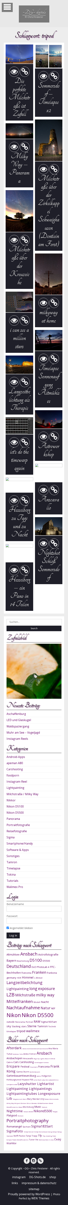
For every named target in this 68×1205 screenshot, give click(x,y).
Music (38, 1106)
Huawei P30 (28, 1079)
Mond (51, 1103)
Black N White (50, 1059)
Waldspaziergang (18, 726)
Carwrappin (39, 1062)
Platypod (12, 1115)
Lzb (10, 1098)
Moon (20, 1107)
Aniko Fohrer (30, 1053)
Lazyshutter (27, 1084)
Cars (16, 1062)
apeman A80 (15, 763)
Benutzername (15, 904)
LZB (11, 994)
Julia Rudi (38, 1080)
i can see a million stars (19, 338)
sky (9, 1026)
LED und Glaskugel (19, 720)
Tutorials (12, 881)
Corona (46, 1062)
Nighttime (15, 1111)
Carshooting (15, 769)
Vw (37, 1139)
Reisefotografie (17, 831)
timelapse (11, 1031)
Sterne (31, 1026)
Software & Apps (18, 850)
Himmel (28, 977)
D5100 (36, 960)
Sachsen (27, 1126)
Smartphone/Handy (20, 843)
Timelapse (13, 868)
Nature (44, 1107)
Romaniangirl (15, 1126)
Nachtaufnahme (23, 1008)
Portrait (29, 1022)
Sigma (11, 837)
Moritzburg (28, 1106)
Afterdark (14, 1048)
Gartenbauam (35, 1072)
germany (11, 977)
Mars (25, 1099)
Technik (52, 1026)
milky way (45, 994)
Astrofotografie (48, 954)
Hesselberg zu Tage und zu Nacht (19, 522)
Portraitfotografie (18, 825)
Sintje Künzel (29, 1132)
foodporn (13, 775)
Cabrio (10, 1062)
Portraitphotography (28, 1120)
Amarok (45, 1049)
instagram (19, 1177)
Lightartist (45, 1084)
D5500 (46, 960)
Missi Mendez (32, 1103)
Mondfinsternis (12, 1107)
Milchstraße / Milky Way (22, 794)
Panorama (13, 819)
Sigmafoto (15, 1131)
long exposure (42, 988)
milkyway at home (49, 316)
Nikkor (11, 800)
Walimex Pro (15, 887)
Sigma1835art (49, 1021)
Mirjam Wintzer (20, 1103)
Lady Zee (45, 1080)
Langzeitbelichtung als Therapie (19, 399)
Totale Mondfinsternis (20, 1140)
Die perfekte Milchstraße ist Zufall (19, 97)
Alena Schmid (27, 1049)
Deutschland (19, 966)
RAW (37, 1021)
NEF (53, 1008)
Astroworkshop (48, 450)
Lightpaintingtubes (22, 1093)
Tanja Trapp (32, 1135)
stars (24, 1026)
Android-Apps (16, 757)
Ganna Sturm (23, 1071)
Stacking (16, 1026)
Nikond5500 (43, 1111)
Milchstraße (25, 995)
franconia (26, 972)
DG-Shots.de (37, 1177)
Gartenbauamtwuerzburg (22, 1075)
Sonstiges (13, 856)
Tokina (11, 875)
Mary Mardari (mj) (36, 1099)
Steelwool (10, 1136)
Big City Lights (39, 1059)
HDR (19, 978)
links (15, 1183)
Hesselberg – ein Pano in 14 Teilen (19, 591)
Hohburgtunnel (14, 1079)
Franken (39, 972)
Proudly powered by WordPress (29, 1194)
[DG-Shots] (41, 1161)
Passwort (12, 916)
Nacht (45, 1002)
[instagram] (34, 1161)
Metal (47, 1099)
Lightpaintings (40, 1088)
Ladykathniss (53, 1080)
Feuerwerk (34, 1067)
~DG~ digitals (34, 12)
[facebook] (27, 1161)
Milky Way (10, 1103)
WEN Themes (40, 1198)
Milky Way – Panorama (19, 168)
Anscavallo (48, 503)
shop (52, 1177)
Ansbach (29, 954)
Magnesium (18, 1099)
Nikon (14, 1015)
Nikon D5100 (15, 806)
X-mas (51, 1140)
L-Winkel (38, 978)
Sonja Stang (57, 1132)
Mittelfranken (20, 1001)
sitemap (34, 1189)
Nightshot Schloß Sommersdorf (49, 565)
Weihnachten (44, 1140)
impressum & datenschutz (39, 1183)
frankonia (52, 972)
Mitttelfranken (43, 1103)
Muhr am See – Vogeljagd (23, 733)
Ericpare (13, 1066)
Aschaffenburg (16, 714)
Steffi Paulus (19, 1135)
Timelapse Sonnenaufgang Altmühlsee (48, 384)
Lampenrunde (12, 1084)
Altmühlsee (13, 954)
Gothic (39, 1076)
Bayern (11, 961)
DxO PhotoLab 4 (40, 967)
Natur (45, 1007)
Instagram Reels (17, 739)
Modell (37, 1002)
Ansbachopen (15, 1058)
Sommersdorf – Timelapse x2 (48, 97)
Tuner (32, 1139)
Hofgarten (46, 1075)
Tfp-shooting (47, 1136)
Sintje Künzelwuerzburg (43, 1132)
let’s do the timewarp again (19, 459)
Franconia (44, 1066)
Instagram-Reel (17, 782)
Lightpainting (15, 788)
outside (11, 1021)
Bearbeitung (23, 961)
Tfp (40, 1135)
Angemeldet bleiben (21, 928)
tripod (21, 1031)
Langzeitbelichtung (24, 982)
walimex (33, 1030)
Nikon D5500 (15, 813)
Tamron (12, 862)
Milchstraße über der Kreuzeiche (19, 265)
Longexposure (49, 1093)
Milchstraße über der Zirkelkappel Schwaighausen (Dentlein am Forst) (48, 211)
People (55, 1112)
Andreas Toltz (18, 1054)
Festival (25, 1066)
